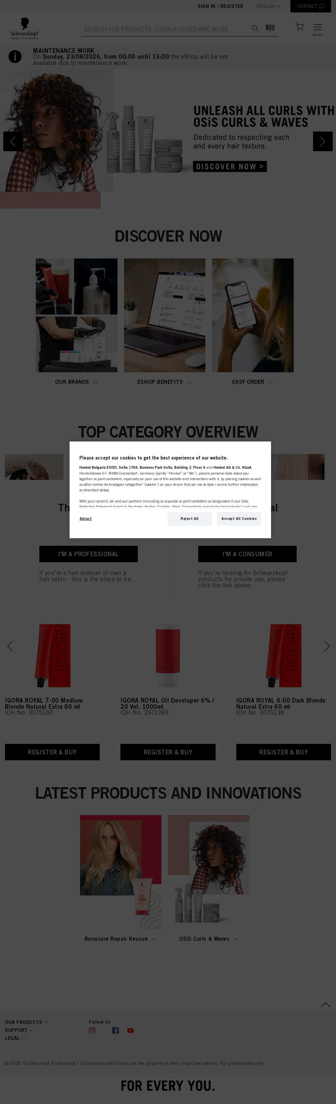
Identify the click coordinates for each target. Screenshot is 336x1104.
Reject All (190, 518)
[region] (170, 489)
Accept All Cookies (239, 518)
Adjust (86, 518)
